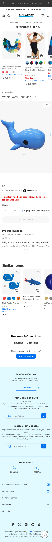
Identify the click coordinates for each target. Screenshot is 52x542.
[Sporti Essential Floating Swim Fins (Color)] (12, 45)
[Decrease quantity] (5, 210)
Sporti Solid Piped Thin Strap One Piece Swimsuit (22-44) (35, 70)
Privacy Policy (22, 439)
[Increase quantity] (15, 210)
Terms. (32, 439)
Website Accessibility (17, 534)
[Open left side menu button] (4, 15)
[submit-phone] (43, 446)
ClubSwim (7, 92)
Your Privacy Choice (40, 532)
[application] (44, 534)
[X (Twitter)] (19, 524)
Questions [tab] (32, 343)
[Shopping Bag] (48, 15)
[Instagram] (26, 524)
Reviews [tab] (18, 343)
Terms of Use (9, 532)
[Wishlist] (42, 15)
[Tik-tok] (39, 524)
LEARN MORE (26, 388)
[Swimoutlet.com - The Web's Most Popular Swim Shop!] (26, 15)
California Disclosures (36, 534)
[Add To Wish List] (46, 105)
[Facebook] (12, 524)
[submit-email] (43, 415)
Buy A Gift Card (8, 491)
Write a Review (27, 357)
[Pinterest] (32, 524)
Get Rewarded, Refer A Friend (14, 485)
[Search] (8, 15)
